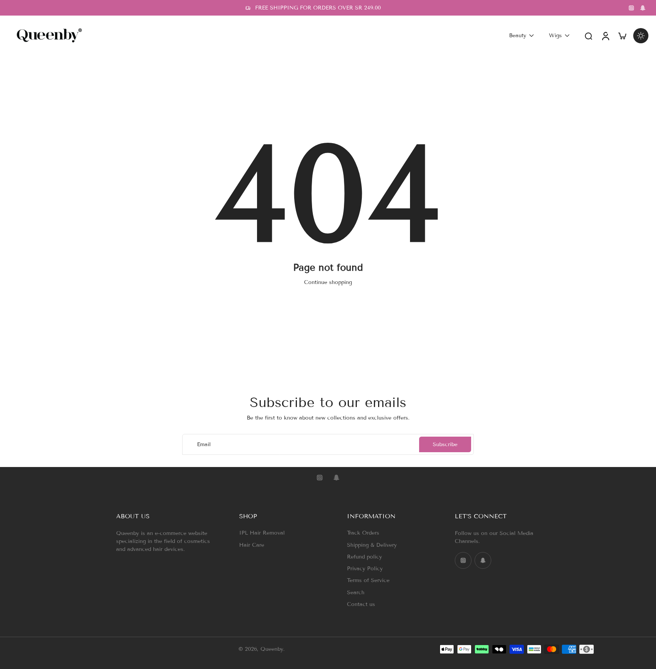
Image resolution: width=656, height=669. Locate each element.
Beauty (517, 35)
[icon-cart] (621, 35)
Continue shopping (328, 282)
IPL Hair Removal (262, 533)
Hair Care (251, 545)
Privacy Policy (365, 568)
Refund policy (364, 557)
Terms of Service (368, 580)
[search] (588, 35)
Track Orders (363, 533)
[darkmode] (640, 35)
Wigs (555, 35)
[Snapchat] (642, 8)
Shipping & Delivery (372, 545)
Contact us (361, 604)
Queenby (271, 649)
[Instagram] (631, 8)
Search (355, 592)
